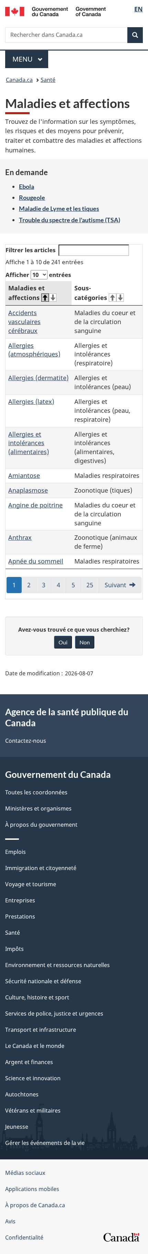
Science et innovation (33, 1078)
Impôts (14, 949)
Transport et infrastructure (40, 1029)
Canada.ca (19, 80)
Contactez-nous (25, 740)
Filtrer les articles (30, 250)
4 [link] (61, 587)
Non (85, 642)
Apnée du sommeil (35, 561)
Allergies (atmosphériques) (34, 349)
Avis (10, 1221)
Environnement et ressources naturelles (57, 965)
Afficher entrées (38, 275)
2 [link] (31, 587)
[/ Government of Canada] (55, 10)
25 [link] (92, 587)
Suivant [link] (115, 585)
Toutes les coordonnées (36, 792)
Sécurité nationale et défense (43, 981)
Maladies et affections (26, 293)
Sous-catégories (90, 293)
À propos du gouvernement (41, 824)
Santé (48, 80)
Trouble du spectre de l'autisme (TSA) (69, 220)
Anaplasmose (28, 490)
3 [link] (46, 587)
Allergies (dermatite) (38, 378)
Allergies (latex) (31, 401)
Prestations (20, 916)
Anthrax (20, 537)
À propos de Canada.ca (35, 1205)
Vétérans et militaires (33, 1110)
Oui (63, 642)
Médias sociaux (25, 1173)
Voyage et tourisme (30, 884)
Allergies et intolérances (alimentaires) (28, 443)
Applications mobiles (32, 1189)
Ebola (26, 186)
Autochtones (22, 1094)
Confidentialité (24, 1237)
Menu (30, 59)
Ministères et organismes (38, 808)
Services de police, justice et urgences (54, 1013)
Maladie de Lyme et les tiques (59, 208)
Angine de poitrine (35, 505)
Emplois (15, 852)
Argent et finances (29, 1062)
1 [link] (17, 587)
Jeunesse (16, 1126)
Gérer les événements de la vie (45, 1143)
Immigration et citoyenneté (40, 868)
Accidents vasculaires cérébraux (24, 322)
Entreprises (20, 900)
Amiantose (24, 475)
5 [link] (76, 587)
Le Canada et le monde (34, 1046)
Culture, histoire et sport (37, 997)
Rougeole (32, 197)
